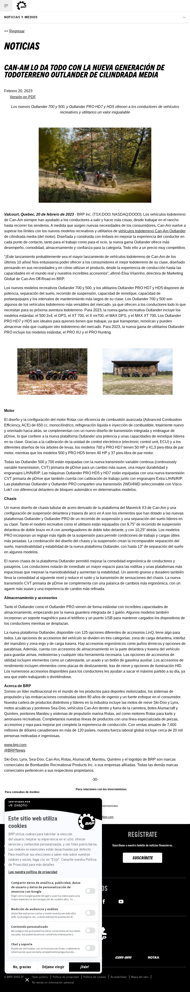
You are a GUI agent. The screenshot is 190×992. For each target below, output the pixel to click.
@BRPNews (14, 750)
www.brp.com (15, 745)
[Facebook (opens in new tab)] (103, 901)
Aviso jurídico (40, 977)
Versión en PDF (23, 97)
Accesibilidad (119, 977)
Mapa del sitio (139, 977)
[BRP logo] (22, 5)
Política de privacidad (66, 977)
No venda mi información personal (53, 982)
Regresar (17, 31)
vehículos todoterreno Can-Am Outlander (152, 231)
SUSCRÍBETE (143, 857)
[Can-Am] (123, 957)
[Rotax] (154, 957)
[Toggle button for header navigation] (6, 5)
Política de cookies (94, 977)
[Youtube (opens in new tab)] (121, 901)
